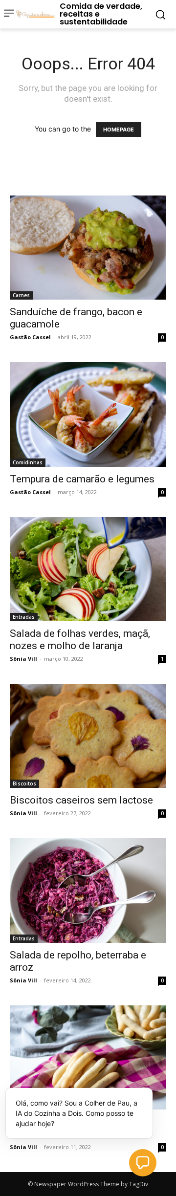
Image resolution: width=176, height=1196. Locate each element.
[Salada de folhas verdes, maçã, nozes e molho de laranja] (88, 569)
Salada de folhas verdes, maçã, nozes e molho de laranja (80, 640)
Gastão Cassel (30, 337)
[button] (142, 1162)
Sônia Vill (23, 658)
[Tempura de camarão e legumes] (88, 414)
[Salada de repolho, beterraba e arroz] (88, 890)
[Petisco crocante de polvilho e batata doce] (88, 1057)
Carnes (21, 295)
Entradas (24, 616)
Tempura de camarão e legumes (82, 479)
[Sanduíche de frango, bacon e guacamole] (88, 248)
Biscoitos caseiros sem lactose (81, 800)
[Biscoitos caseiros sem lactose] (88, 736)
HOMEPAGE (118, 129)
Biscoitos (24, 783)
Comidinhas (28, 462)
